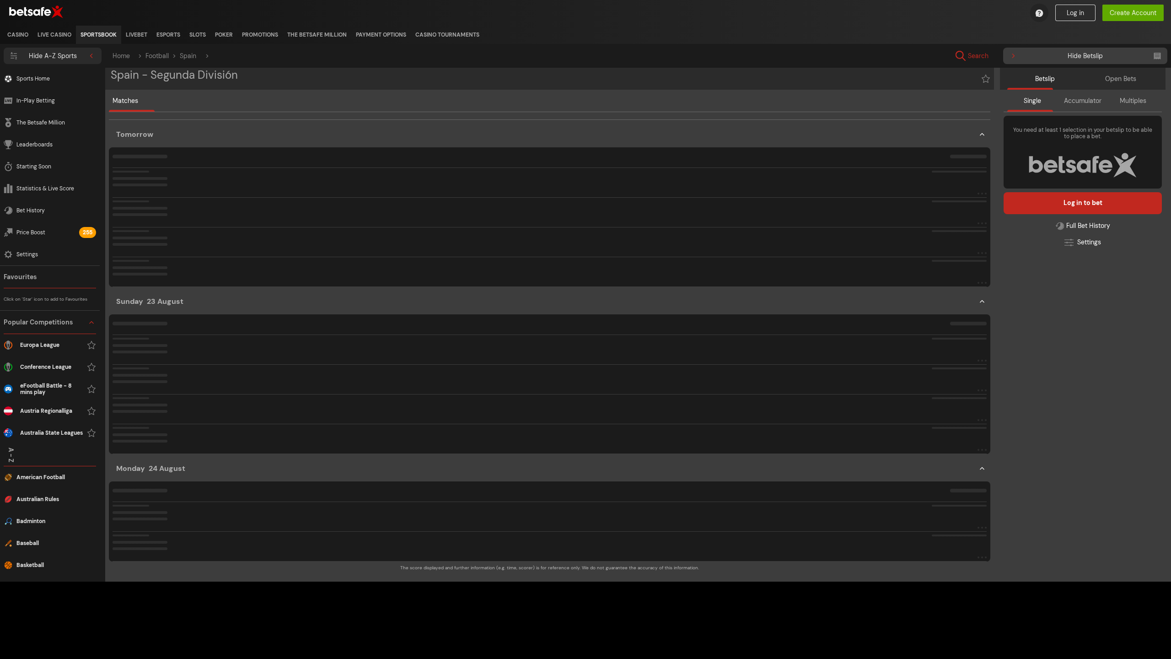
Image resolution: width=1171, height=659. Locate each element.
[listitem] (18, 35)
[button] (50, 378)
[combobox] (1039, 56)
